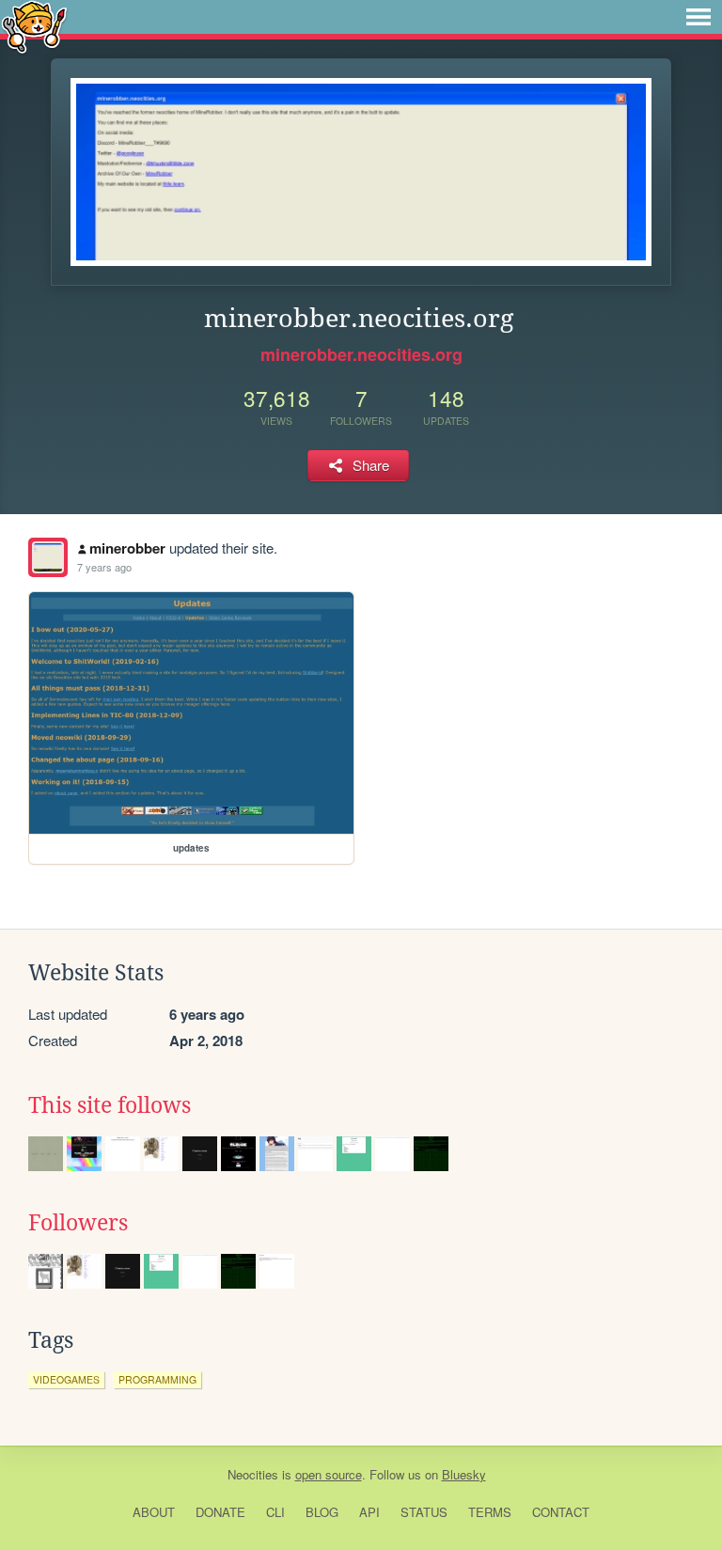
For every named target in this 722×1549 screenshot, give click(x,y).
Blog (322, 1512)
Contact (560, 1512)
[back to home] (34, 26)
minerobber (127, 548)
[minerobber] (48, 557)
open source (328, 1474)
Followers (78, 1223)
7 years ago (104, 566)
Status (423, 1512)
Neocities (253, 1474)
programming (157, 1379)
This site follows (109, 1105)
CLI (275, 1512)
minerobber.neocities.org (361, 354)
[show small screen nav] (698, 17)
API (369, 1512)
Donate (220, 1512)
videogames (66, 1379)
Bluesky (464, 1474)
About (154, 1512)
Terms (489, 1512)
